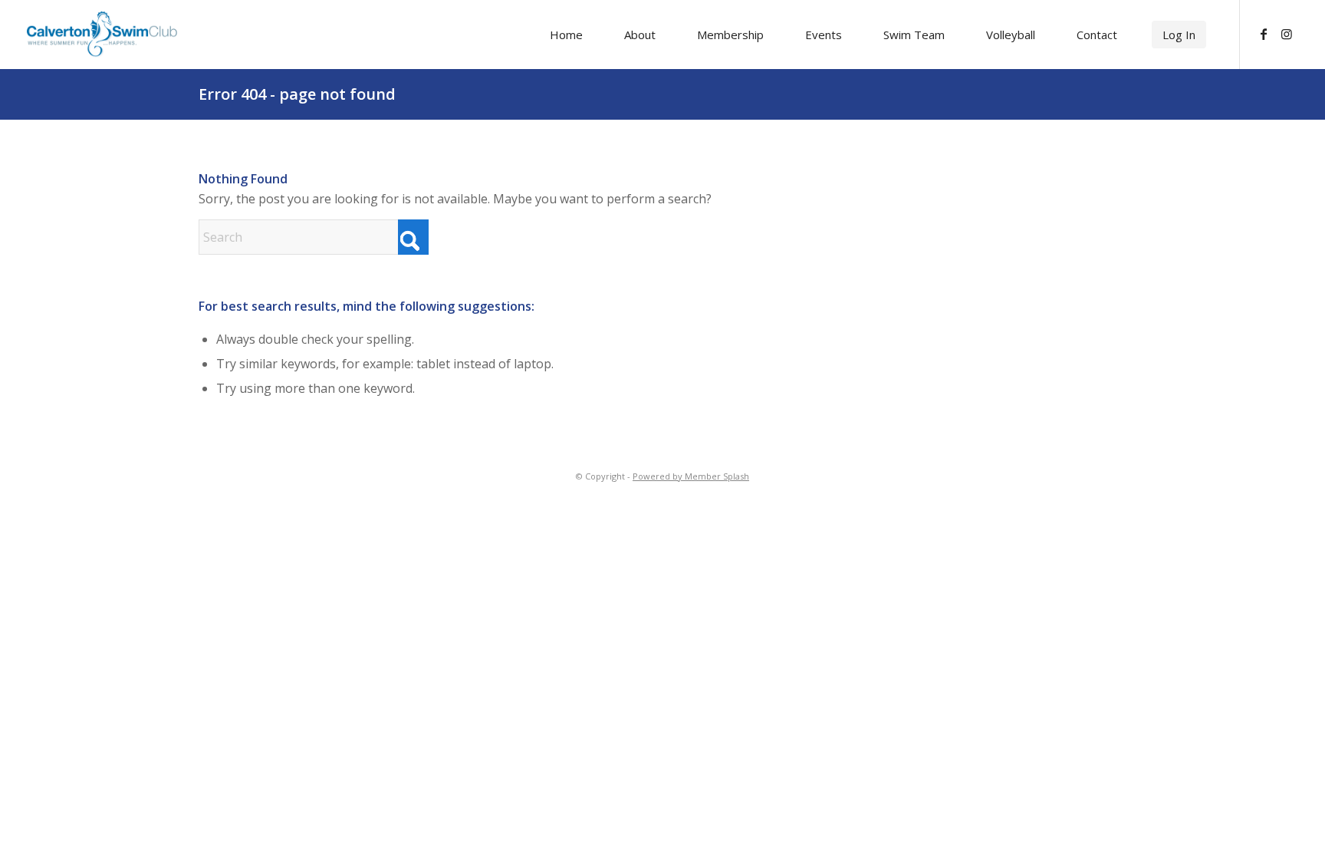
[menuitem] (566, 34)
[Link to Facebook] (1263, 33)
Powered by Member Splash (691, 476)
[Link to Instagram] (1286, 33)
